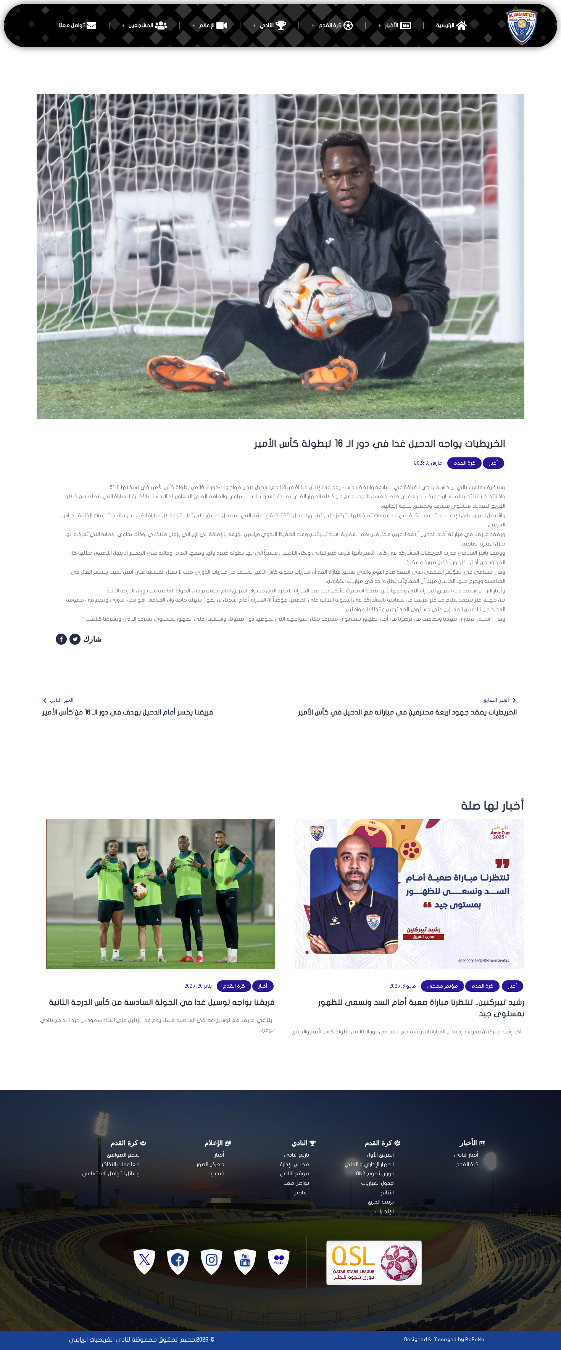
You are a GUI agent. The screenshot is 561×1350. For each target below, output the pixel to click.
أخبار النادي (466, 1155)
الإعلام (206, 25)
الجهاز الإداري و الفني (369, 1164)
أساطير (301, 1193)
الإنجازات (384, 1211)
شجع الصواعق (123, 1155)
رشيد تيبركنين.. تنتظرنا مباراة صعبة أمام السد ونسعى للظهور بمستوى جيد (421, 1008)
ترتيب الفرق (381, 1202)
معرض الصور (210, 1164)
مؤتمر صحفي (442, 986)
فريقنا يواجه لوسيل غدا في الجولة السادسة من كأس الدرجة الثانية (162, 1002)
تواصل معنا (72, 25)
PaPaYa (474, 1339)
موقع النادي (294, 1173)
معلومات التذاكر (121, 1164)
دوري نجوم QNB (375, 1173)
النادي (267, 25)
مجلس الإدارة (294, 1164)
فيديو (217, 1173)
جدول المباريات (377, 1183)
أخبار (493, 463)
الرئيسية (445, 25)
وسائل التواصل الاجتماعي (111, 1173)
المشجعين (141, 25)
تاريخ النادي (296, 1155)
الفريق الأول (380, 1155)
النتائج (387, 1193)
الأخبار (391, 25)
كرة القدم (330, 25)
